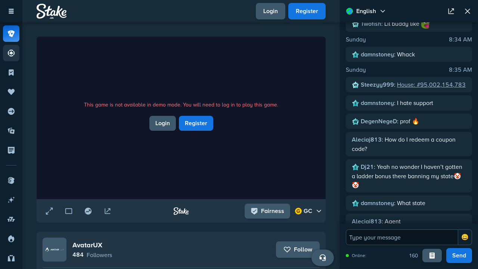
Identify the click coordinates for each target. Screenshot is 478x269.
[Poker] (11, 53)
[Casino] (11, 33)
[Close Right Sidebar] (467, 11)
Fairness (272, 211)
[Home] (51, 11)
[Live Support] (322, 258)
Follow (303, 249)
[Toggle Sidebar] (11, 11)
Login (270, 11)
